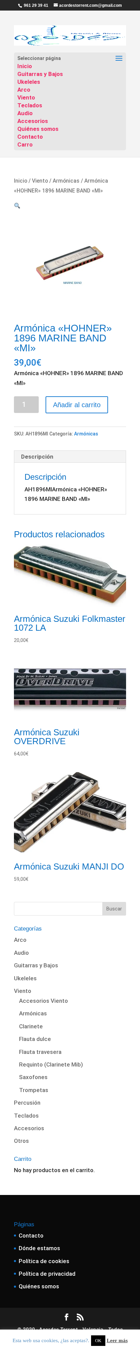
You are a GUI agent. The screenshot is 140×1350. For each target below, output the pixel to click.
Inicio (24, 66)
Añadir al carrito (77, 405)
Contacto (30, 136)
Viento (26, 97)
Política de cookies (44, 1261)
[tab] (70, 457)
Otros (21, 1140)
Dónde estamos (39, 1248)
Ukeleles (28, 81)
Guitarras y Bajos (40, 74)
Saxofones (33, 1077)
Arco (23, 89)
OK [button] (98, 1340)
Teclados (29, 105)
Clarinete (31, 1026)
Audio (25, 113)
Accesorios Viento (43, 1000)
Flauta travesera (40, 1051)
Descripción (37, 456)
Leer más (117, 1340)
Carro (25, 144)
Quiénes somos (37, 128)
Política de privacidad (47, 1273)
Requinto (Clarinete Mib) (51, 1064)
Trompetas (33, 1090)
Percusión (27, 1102)
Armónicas (66, 181)
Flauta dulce (35, 1038)
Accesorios (32, 121)
